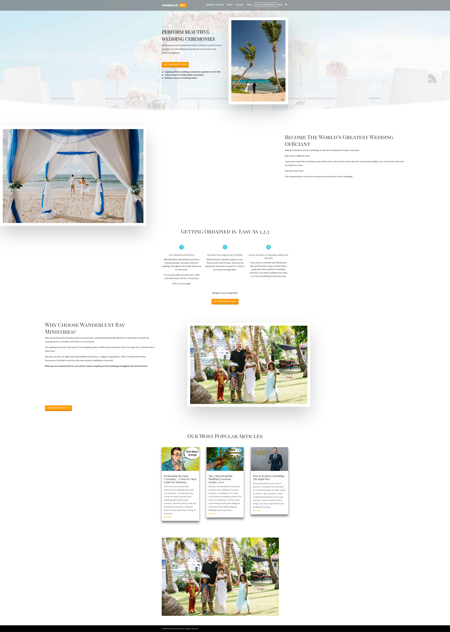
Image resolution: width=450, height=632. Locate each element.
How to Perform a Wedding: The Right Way (269, 477)
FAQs (249, 5)
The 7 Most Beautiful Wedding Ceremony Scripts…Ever (220, 479)
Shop (280, 5)
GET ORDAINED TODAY (175, 64)
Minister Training (214, 5)
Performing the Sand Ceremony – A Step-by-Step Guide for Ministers (180, 479)
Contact (239, 5)
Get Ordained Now (266, 4)
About (230, 5)
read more (167, 517)
